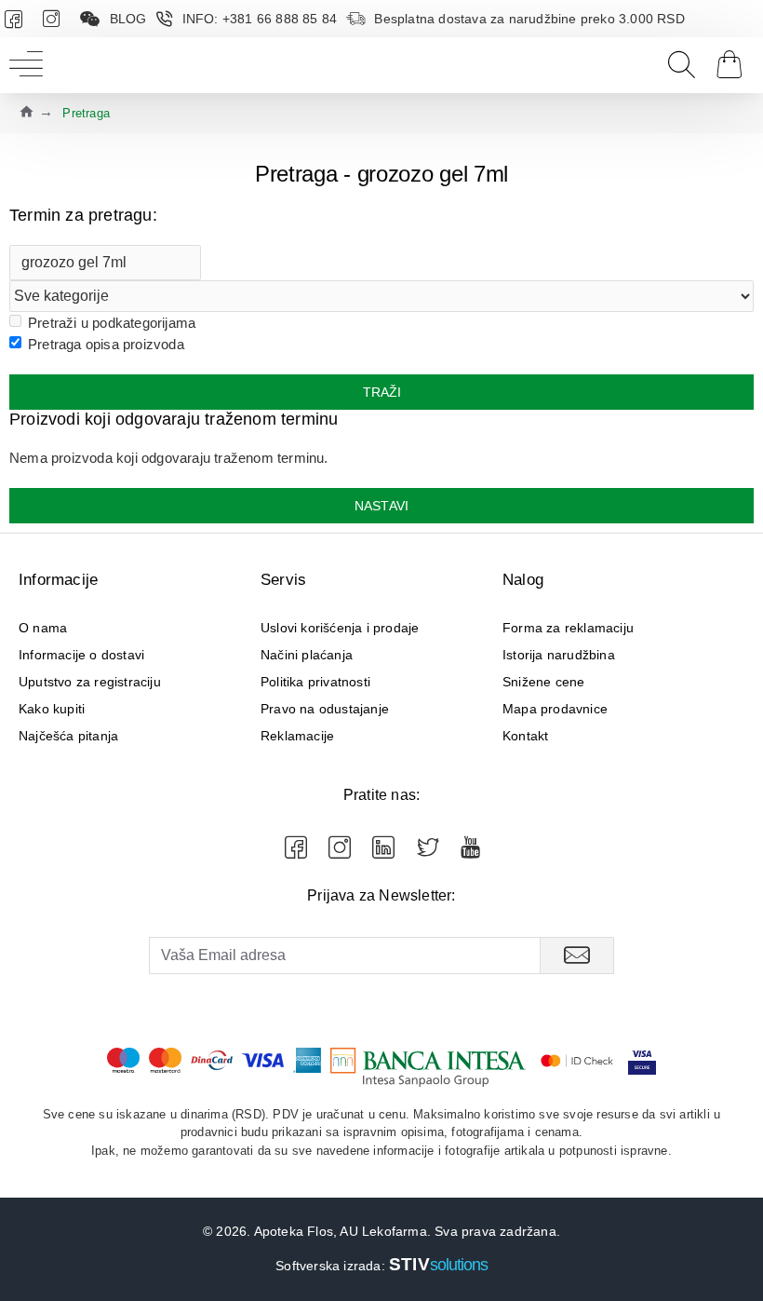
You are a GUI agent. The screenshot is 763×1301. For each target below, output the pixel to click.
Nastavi (381, 505)
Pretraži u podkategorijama (111, 323)
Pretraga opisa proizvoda (106, 344)
